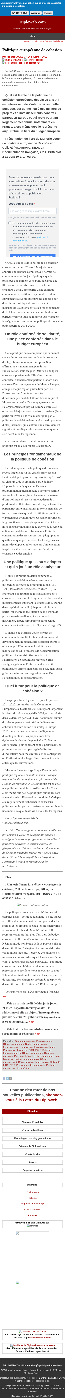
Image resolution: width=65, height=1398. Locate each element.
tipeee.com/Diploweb (40, 1337)
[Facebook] (4, 1079)
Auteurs (32, 1162)
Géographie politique (29, 1062)
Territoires (22, 1050)
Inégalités (30, 1056)
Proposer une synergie (32, 1203)
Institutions (58, 41)
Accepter (35, 13)
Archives (32, 1215)
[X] (10, 1079)
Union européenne (42, 41)
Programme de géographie (30, 1065)
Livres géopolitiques (44, 1047)
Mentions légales (32, 1373)
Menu (33, 36)
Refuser (48, 13)
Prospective (9, 1050)
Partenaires (32, 1192)
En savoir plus (19, 13)
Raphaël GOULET (15, 57)
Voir (5, 996)
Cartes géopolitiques (36, 1044)
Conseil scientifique (32, 1130)
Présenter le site (42, 1381)
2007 (38, 1050)
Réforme (46, 1050)
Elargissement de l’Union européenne (23, 1053)
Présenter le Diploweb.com (32, 1146)
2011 (5, 1065)
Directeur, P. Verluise (32, 1122)
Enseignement (10, 1047)
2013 (12, 1065)
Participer (33, 1198)
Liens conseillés (32, 1209)
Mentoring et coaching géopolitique (32, 1138)
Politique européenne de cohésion (29, 1066)
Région (45, 1062)
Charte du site (32, 1154)
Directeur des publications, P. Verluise (18, 1378)
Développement (44, 1056)
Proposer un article (32, 1170)
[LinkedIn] (7, 1079)
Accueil (27, 41)
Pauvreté (19, 1056)
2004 (31, 1050)
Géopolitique (26, 1047)
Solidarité (55, 1062)
